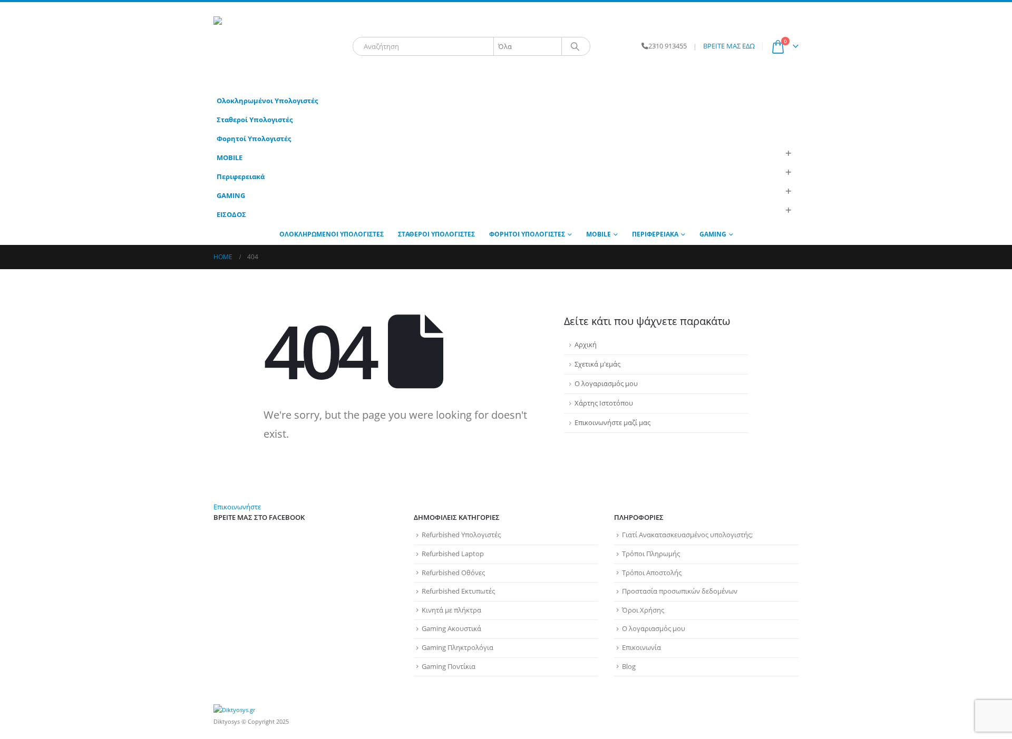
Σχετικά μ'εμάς (597, 364)
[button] (788, 154)
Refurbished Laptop (453, 553)
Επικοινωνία (641, 647)
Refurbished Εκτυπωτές (458, 591)
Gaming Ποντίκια (448, 666)
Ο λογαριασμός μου (606, 383)
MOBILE (229, 157)
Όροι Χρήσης (643, 610)
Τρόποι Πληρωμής (651, 553)
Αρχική (586, 344)
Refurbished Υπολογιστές (461, 534)
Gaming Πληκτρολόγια (457, 647)
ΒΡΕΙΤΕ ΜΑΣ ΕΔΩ (729, 46)
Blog (629, 666)
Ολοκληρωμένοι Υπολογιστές (267, 100)
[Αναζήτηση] (575, 46)
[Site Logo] (279, 46)
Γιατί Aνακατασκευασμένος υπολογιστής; (687, 534)
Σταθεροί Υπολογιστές (255, 119)
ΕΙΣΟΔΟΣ (231, 214)
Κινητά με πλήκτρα (451, 610)
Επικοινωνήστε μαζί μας (612, 422)
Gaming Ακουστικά (451, 628)
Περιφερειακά (241, 176)
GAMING (231, 195)
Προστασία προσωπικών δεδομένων (679, 591)
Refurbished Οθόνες (453, 572)
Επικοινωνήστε (237, 506)
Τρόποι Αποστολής (652, 572)
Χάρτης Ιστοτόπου (604, 403)
